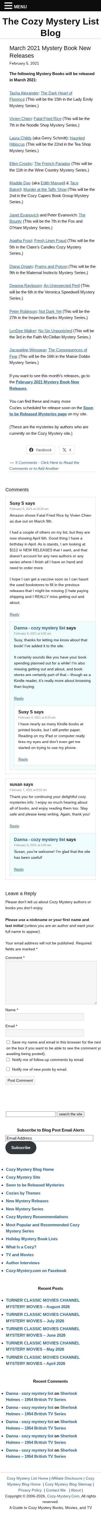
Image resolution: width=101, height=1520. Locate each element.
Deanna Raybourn (25, 285)
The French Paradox (52, 163)
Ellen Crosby (20, 163)
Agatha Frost (20, 240)
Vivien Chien (20, 118)
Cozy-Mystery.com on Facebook (36, 1270)
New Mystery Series (24, 1209)
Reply (14, 614)
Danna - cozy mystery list (39, 628)
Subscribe (20, 1147)
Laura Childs (20, 138)
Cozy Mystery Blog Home (30, 1169)
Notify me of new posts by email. (39, 1069)
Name (11, 1010)
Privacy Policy (30, 1490)
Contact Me (56, 1490)
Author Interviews (23, 1262)
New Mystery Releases (27, 1201)
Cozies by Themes (23, 1193)
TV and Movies (20, 1254)
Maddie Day (20, 183)
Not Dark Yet (50, 311)
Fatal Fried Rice (47, 118)
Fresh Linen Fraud (50, 240)
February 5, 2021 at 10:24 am (29, 508)
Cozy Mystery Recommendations (37, 1216)
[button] (9, 6)
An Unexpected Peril (62, 285)
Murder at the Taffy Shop (45, 189)
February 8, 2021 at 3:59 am (32, 845)
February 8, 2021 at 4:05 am (32, 633)
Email (11, 1026)
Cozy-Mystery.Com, (64, 1496)
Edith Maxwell (53, 183)
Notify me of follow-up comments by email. (48, 1059)
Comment (15, 957)
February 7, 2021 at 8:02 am (28, 789)
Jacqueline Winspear (27, 350)
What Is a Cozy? (21, 1247)
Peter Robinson (23, 311)
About (76, 1490)
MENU (20, 7)
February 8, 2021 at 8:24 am (36, 717)
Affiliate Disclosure (66, 1478)
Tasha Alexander (24, 93)
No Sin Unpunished (55, 330)
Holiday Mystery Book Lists (32, 1239)
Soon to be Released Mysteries (35, 1185)
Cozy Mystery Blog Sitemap (68, 1484)
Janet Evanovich (24, 215)
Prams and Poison (51, 266)
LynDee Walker (22, 330)
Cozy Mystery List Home (27, 1478)
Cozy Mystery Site (23, 1177)
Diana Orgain (21, 266)
